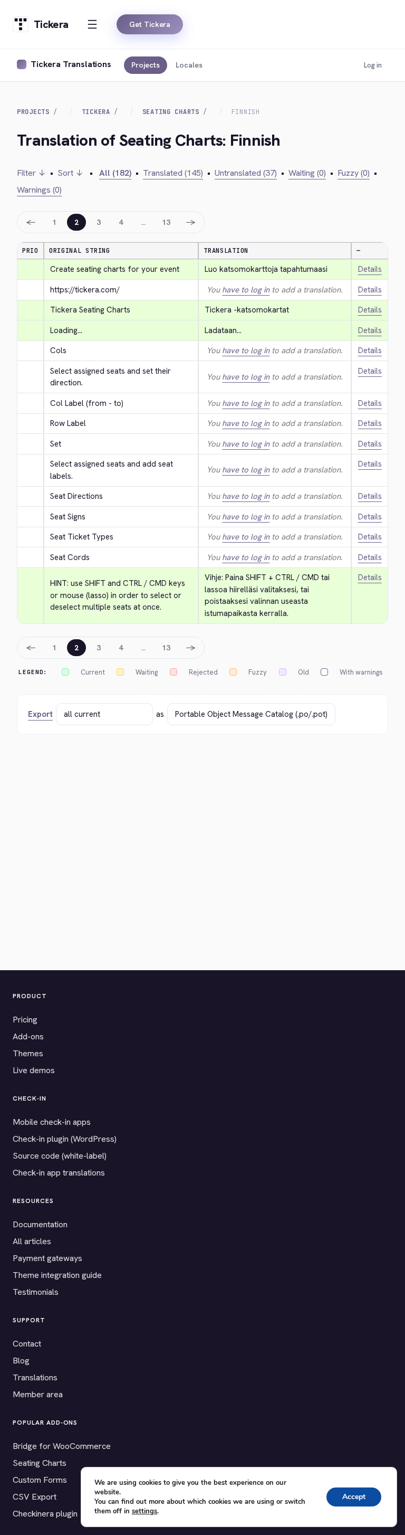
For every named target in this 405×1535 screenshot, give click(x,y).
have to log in (245, 290)
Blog (21, 1360)
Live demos (34, 1070)
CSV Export (34, 1496)
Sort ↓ (70, 172)
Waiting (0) (307, 172)
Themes (28, 1053)
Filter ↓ (31, 172)
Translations (35, 1377)
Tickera (96, 112)
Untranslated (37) (246, 172)
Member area (38, 1394)
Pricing (25, 1019)
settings (144, 1511)
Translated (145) (173, 172)
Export (40, 714)
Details (370, 269)
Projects (145, 65)
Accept (353, 1497)
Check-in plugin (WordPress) (65, 1138)
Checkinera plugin (45, 1513)
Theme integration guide (57, 1275)
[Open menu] (92, 24)
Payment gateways (47, 1258)
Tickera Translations (71, 64)
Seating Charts (170, 112)
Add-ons (28, 1036)
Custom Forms (40, 1479)
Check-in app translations (59, 1172)
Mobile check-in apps (52, 1121)
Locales (189, 65)
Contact (27, 1343)
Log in (373, 65)
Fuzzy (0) (354, 172)
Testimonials (36, 1291)
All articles (32, 1241)
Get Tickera (149, 24)
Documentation (40, 1224)
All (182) (115, 172)
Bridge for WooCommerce (62, 1446)
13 (166, 222)
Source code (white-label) (60, 1155)
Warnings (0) (39, 189)
